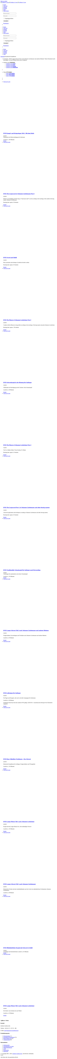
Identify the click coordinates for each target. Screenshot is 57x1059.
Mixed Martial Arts (7, 1038)
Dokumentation (6, 1036)
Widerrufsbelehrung (7, 1047)
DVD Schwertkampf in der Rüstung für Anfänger (17, 382)
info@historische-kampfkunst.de (11, 1030)
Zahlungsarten (6, 1045)
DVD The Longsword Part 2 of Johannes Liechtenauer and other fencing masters (26, 507)
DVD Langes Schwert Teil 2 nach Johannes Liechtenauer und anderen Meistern (26, 630)
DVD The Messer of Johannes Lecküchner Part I (17, 320)
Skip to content (4, 1)
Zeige (10, 73)
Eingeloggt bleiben (9, 18)
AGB (4, 1048)
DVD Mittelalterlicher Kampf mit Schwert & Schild (18, 948)
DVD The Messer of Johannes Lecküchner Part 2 (17, 445)
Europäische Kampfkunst (8, 1037)
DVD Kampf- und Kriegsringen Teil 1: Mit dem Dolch (18, 133)
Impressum (5, 1051)
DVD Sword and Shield (10, 257)
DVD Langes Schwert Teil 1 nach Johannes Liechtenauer (19, 884)
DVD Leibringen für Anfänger (12, 693)
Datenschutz (6, 1050)
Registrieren (6, 23)
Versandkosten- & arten (8, 1046)
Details (4, 140)
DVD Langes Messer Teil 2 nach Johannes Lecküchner (18, 1006)
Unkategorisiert (6, 1039)
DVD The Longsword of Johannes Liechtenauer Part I (18, 193)
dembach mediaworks (17, 1053)
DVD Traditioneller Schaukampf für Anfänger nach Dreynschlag (21, 570)
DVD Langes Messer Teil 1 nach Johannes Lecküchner (18, 821)
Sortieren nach (11, 63)
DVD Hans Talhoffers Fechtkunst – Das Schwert (17, 759)
